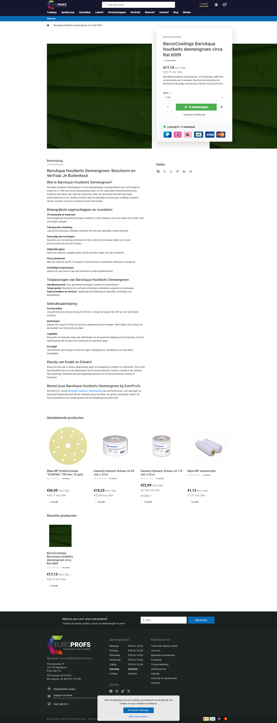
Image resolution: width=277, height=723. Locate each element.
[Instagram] (118, 691)
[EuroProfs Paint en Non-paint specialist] (74, 5)
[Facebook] (112, 691)
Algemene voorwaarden (163, 655)
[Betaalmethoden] (206, 719)
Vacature (155, 682)
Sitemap (155, 673)
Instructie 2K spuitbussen (164, 678)
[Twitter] (129, 691)
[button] (215, 5)
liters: (167, 93)
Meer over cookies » (138, 716)
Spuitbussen (67, 12)
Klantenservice (158, 669)
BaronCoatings (172, 37)
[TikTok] (123, 691)
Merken (187, 12)
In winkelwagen (198, 107)
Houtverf (164, 12)
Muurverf (150, 12)
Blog (175, 12)
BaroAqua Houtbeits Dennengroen (85, 391)
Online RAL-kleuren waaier (164, 646)
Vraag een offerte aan (194, 114)
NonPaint (135, 12)
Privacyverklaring (159, 664)
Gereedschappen (117, 12)
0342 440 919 (54, 671)
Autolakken (85, 12)
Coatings (52, 12)
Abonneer (201, 620)
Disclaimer (156, 659)
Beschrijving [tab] (55, 160)
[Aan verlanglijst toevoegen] (221, 107)
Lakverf (99, 12)
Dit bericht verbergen (138, 710)
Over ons (51, 18)
